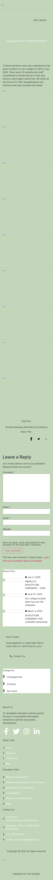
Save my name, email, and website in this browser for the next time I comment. (24, 543)
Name (6, 507)
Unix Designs (33, 873)
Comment (9, 472)
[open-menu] (4, 20)
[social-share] (31, 439)
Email (6, 518)
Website (7, 529)
